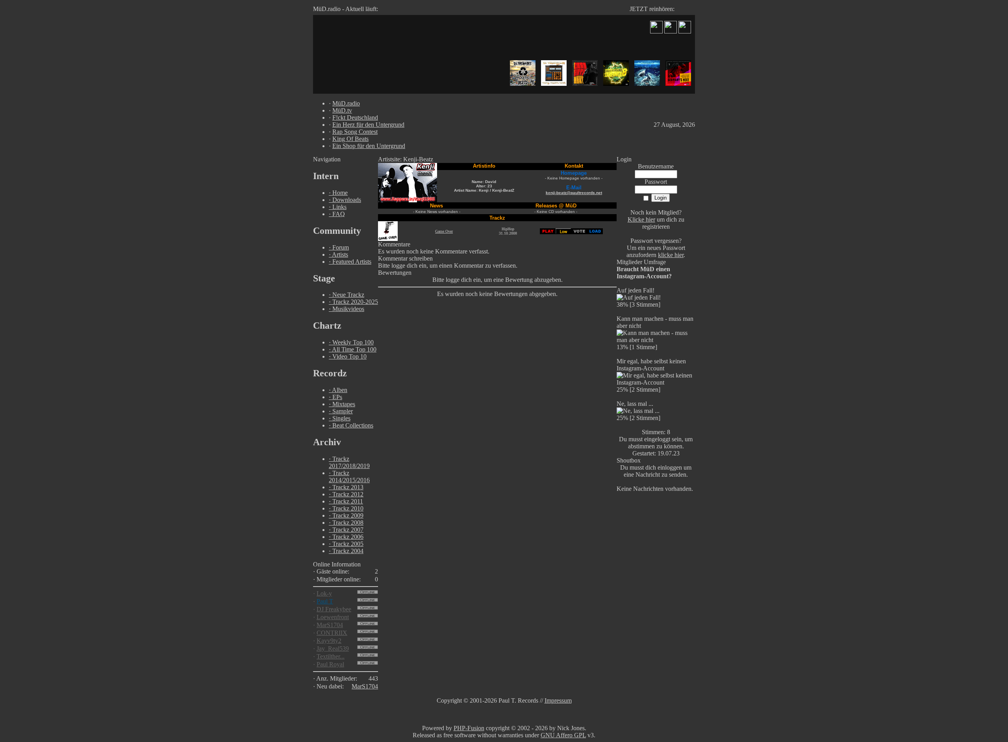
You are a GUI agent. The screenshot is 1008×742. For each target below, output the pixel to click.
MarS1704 (330, 625)
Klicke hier (641, 219)
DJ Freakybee (334, 609)
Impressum (558, 700)
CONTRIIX (332, 632)
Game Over (444, 231)
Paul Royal (330, 664)
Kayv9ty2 (329, 640)
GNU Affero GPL (563, 735)
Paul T (325, 601)
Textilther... (331, 656)
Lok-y (324, 593)
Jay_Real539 (333, 648)
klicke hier (671, 255)
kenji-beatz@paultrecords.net (574, 193)
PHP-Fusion (469, 728)
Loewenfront (333, 617)
